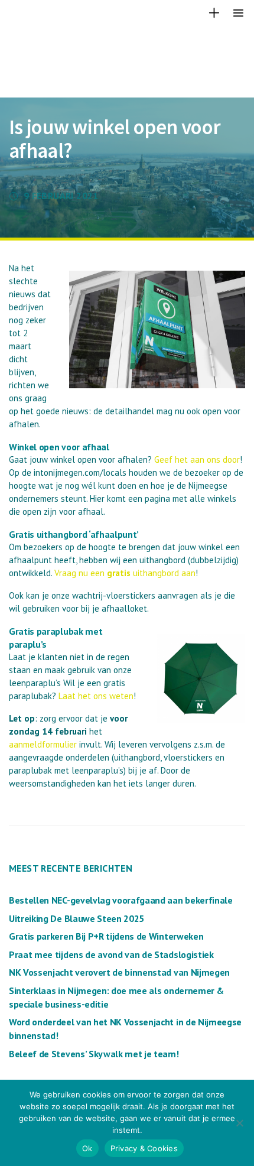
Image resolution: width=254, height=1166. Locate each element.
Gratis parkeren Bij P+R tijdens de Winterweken (106, 936)
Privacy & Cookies (144, 1148)
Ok (87, 1148)
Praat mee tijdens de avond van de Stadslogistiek (111, 954)
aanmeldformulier (43, 744)
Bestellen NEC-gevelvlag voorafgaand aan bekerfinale (121, 900)
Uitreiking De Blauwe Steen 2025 (76, 918)
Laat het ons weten (95, 695)
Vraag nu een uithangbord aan (125, 573)
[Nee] (239, 1123)
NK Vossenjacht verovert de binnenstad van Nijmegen (119, 972)
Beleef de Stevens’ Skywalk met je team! (94, 1054)
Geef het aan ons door (197, 459)
